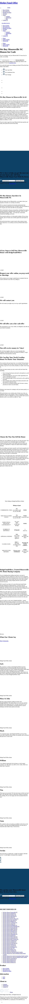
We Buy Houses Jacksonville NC (10, 938)
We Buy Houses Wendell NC (9, 913)
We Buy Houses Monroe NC (9, 961)
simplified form (12, 62)
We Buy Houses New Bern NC (10, 920)
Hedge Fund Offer (9, 2)
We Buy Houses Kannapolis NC (10, 927)
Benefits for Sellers (7, 12)
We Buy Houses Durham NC (9, 944)
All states (5, 13)
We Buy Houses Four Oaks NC (10, 933)
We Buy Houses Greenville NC (10, 958)
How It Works (6, 10)
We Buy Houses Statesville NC (10, 916)
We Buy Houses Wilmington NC (10, 934)
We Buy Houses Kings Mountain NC (11, 926)
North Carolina (6, 39)
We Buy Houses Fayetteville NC (10, 943)
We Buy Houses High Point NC (10, 930)
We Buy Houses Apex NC (9, 948)
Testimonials (8, 17)
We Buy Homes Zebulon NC (9, 962)
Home (8, 7)
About (4, 15)
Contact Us (5, 20)
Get (6, 23)
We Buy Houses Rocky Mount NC (10, 918)
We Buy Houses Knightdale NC (10, 925)
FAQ (4, 977)
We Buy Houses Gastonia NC (9, 941)
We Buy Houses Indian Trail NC (10, 929)
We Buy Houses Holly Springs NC (10, 939)
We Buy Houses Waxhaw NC (9, 915)
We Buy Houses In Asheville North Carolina (13, 952)
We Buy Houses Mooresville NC (10, 936)
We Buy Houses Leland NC (9, 924)
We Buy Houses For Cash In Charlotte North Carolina (15, 957)
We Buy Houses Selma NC (9, 917)
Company (8, 16)
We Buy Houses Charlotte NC (9, 950)
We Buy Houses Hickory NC (9, 949)
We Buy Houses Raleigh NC (9, 935)
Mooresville (5, 40)
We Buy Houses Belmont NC (9, 959)
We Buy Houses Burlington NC (10, 947)
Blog (7, 19)
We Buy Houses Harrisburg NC (10, 931)
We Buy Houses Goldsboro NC (10, 940)
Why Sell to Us (6, 11)
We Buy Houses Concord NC (9, 945)
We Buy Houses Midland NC (9, 921)
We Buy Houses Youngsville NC (10, 912)
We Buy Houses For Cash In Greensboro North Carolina (15, 956)
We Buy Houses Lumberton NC (10, 922)
